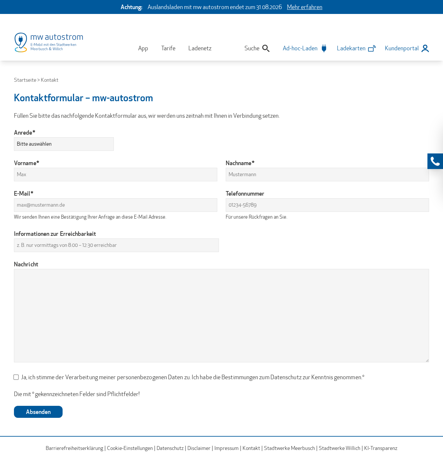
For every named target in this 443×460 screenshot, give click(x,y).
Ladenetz (199, 48)
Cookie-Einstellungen (130, 448)
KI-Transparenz (380, 448)
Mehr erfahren (304, 7)
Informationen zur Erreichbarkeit (55, 233)
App (143, 48)
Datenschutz (170, 448)
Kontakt (251, 448)
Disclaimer (198, 448)
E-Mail (23, 193)
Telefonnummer (245, 193)
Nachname (240, 163)
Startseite (25, 80)
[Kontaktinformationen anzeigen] (435, 161)
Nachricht (26, 264)
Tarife (168, 48)
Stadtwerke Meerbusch (289, 448)
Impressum (226, 448)
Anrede (24, 132)
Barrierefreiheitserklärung (74, 448)
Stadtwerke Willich (339, 448)
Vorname (26, 163)
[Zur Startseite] (55, 46)
